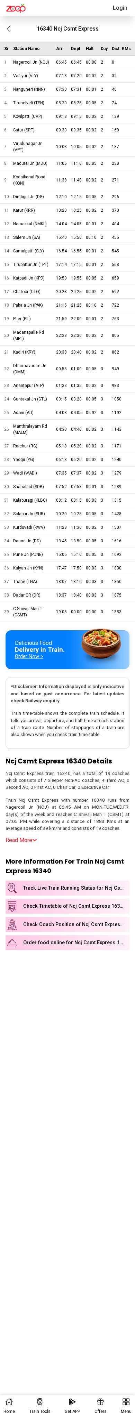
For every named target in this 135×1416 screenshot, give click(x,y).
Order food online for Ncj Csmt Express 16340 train (76, 943)
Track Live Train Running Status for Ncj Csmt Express (76, 888)
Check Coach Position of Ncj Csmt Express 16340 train (76, 925)
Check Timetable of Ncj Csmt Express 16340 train (76, 906)
